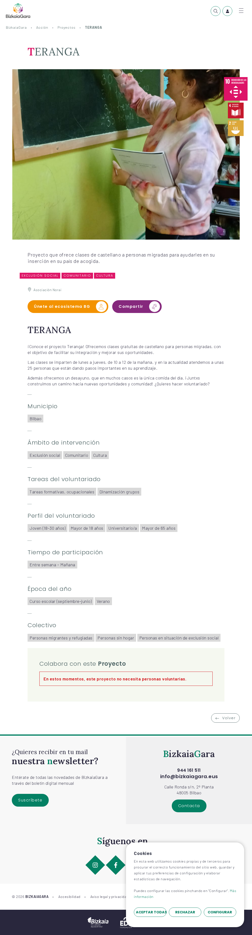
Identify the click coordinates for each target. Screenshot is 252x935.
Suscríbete (30, 800)
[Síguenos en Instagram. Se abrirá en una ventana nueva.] (95, 865)
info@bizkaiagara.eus (189, 776)
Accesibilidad (69, 896)
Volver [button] (228, 718)
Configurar (220, 912)
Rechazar (185, 912)
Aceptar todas (151, 912)
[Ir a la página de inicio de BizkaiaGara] (18, 10)
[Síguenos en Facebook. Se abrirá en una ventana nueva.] (116, 865)
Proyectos (67, 27)
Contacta (189, 806)
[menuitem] (215, 11)
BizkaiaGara (16, 27)
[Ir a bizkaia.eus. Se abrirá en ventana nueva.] (98, 921)
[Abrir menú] (241, 10)
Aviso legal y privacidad (109, 896)
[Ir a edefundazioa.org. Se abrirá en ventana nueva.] (125, 921)
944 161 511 (189, 770)
